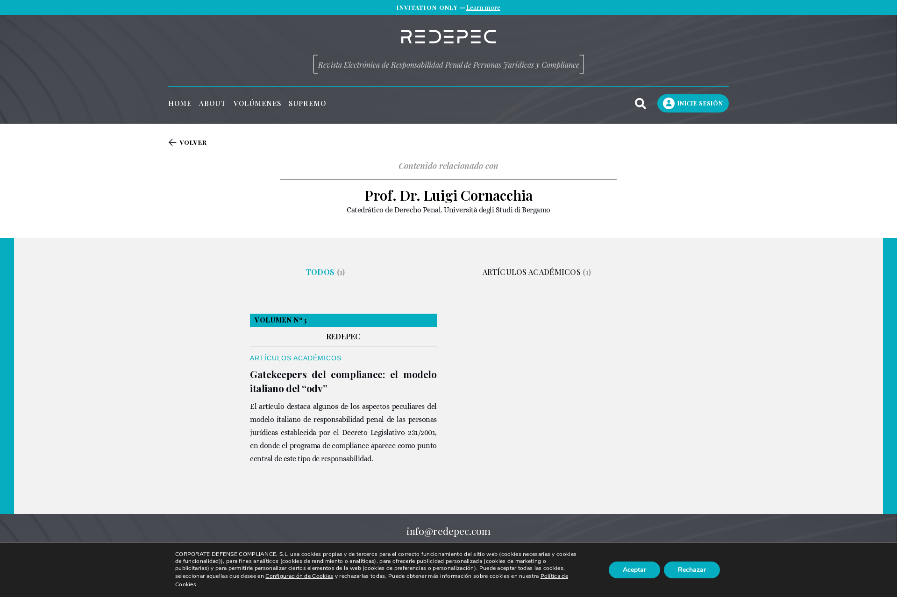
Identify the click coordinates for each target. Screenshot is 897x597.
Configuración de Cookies (299, 576)
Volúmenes (258, 103)
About (212, 103)
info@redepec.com (448, 530)
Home (180, 103)
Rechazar (692, 569)
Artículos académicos (537, 272)
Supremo (307, 103)
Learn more (483, 7)
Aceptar (634, 569)
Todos (325, 272)
